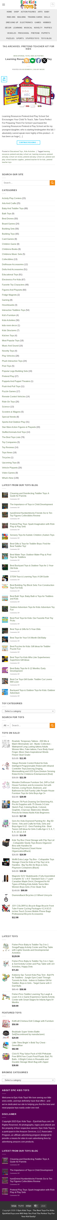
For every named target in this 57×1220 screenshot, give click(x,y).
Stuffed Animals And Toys (14, 432)
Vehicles (11, 33)
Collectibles (7, 259)
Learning (17, 28)
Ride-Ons (11, 17)
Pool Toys (6, 366)
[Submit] (52, 182)
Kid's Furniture (9, 315)
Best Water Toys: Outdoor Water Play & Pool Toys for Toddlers (30, 555)
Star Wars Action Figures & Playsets (19, 427)
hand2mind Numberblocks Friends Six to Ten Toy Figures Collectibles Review (31, 514)
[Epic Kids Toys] (28, 4)
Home (9, 12)
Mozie (42, 69)
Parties (48, 28)
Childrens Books (10, 249)
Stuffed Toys (32, 38)
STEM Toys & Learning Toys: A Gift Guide (29, 576)
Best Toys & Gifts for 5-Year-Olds (25, 629)
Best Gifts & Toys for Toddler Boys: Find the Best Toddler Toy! (30, 545)
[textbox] (28, 711)
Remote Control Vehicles (13, 396)
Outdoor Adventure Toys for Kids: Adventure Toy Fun (32, 608)
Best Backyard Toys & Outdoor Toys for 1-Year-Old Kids (32, 566)
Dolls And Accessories (12, 269)
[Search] (53, 5)
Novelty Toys (8, 351)
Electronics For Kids (11, 279)
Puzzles (10, 38)
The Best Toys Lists (11, 437)
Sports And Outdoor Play (13, 422)
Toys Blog (46, 38)
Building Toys (8, 234)
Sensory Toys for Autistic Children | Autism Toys (32, 535)
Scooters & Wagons (11, 412)
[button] (3, 4)
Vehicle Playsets (10, 468)
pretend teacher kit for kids (35, 160)
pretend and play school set (34, 157)
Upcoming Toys (9, 463)
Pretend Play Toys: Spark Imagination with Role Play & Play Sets (32, 525)
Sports (20, 38)
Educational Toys (22, 56)
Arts (40, 12)
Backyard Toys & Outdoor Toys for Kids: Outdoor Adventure (32, 691)
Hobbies (47, 22)
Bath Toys (6, 213)
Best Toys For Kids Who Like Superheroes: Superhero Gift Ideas (30, 658)
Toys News (7, 452)
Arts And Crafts (9, 203)
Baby (46, 12)
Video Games (8, 473)
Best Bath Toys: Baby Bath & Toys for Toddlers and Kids (31, 597)
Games (38, 22)
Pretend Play (8, 376)
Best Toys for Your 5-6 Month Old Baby (28, 638)
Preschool (23, 33)
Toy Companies (9, 442)
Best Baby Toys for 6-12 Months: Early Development (28, 669)
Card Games (8, 239)
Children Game (9, 244)
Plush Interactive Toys (12, 361)
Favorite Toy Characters (13, 285)
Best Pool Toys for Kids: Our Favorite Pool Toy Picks (31, 619)
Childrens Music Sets (12, 254)
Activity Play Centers (11, 198)
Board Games (8, 224)
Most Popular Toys (10, 340)
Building (21, 17)
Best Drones (8, 218)
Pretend (35, 33)
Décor (8, 28)
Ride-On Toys (8, 402)
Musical (28, 28)
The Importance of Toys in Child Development (31, 504)
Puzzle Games (9, 391)
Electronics (26, 22)
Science (6, 407)
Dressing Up (12, 22)
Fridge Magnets (9, 295)
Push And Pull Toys (11, 386)
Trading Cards (35, 17)
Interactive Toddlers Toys (13, 310)
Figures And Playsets (12, 290)
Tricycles (6, 457)
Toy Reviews (8, 447)
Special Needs (9, 417)
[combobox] (28, 711)
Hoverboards (8, 305)
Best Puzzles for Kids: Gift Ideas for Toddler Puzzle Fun (30, 647)
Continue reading (28, 142)
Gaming (5, 300)
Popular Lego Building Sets (15, 371)
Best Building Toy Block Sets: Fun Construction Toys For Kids (32, 586)
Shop (16, 12)
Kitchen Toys (8, 335)
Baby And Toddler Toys (13, 208)
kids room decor (9, 325)
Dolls (47, 17)
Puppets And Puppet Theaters (16, 381)
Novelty (38, 28)
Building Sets (8, 229)
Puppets (45, 33)
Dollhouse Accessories (13, 264)
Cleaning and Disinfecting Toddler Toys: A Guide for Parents (29, 494)
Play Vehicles (8, 356)
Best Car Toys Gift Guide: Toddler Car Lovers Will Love (31, 680)
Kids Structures (9, 330)
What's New (7, 478)
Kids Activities (29, 151)
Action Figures (28, 12)
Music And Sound (10, 346)
